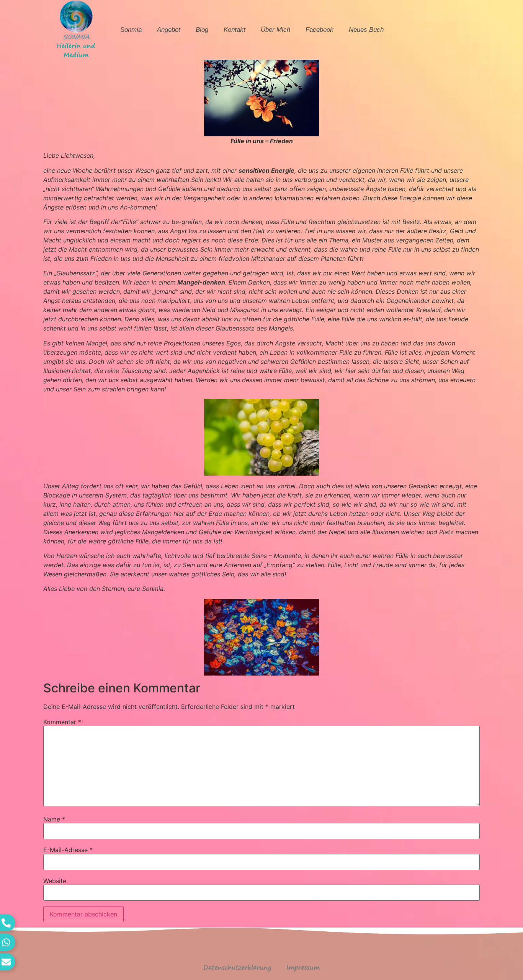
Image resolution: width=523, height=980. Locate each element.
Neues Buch (366, 29)
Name (54, 819)
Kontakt (234, 29)
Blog (202, 29)
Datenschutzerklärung (237, 967)
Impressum (303, 967)
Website (54, 881)
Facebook (319, 29)
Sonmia (131, 29)
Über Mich (275, 29)
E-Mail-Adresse (68, 850)
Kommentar (62, 722)
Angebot (168, 29)
